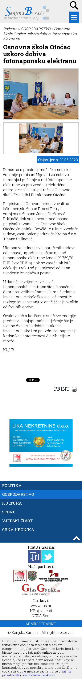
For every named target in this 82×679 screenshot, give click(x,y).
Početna (10, 28)
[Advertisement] (41, 365)
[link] (38, 267)
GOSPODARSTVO (36, 28)
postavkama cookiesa (38, 675)
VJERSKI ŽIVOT (17, 520)
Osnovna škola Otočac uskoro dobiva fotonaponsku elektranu (40, 33)
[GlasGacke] (41, 594)
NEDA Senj (41, 615)
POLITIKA (12, 485)
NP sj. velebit (41, 610)
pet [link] (38, 267)
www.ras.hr (41, 605)
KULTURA (12, 503)
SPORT (8, 511)
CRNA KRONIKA (18, 529)
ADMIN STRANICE (41, 623)
